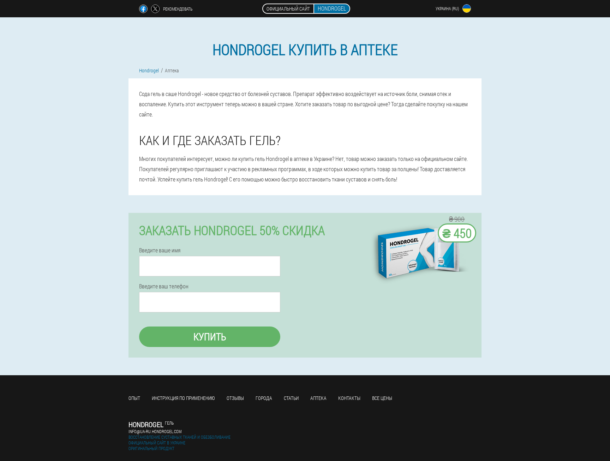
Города (264, 398)
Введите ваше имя (159, 250)
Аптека (318, 398)
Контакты (349, 398)
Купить (209, 336)
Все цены (382, 398)
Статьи (291, 398)
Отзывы (235, 398)
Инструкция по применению (183, 398)
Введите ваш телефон (164, 286)
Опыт (134, 398)
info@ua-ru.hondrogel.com (154, 431)
